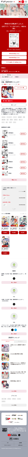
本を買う (5, 232)
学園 (24, 117)
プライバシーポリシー (7, 445)
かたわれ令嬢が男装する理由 (16, 353)
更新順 (20, 191)
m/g (18, 71)
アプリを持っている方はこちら (13, 62)
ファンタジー (9, 117)
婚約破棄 (19, 117)
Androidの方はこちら (14, 57)
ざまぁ (14, 122)
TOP (7, 442)
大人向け (19, 398)
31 (5, 204)
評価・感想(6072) (9, 100)
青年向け (14, 398)
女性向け (15, 119)
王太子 (10, 122)
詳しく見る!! (14, 282)
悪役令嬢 (3, 119)
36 (5, 197)
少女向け (3, 401)
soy (9, 71)
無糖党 (5, 71)
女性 (7, 119)
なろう (3, 122)
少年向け (9, 398)
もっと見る (14, 208)
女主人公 (3, 117)
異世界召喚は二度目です (15, 381)
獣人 (7, 122)
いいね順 (23, 191)
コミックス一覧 (20, 87)
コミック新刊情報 (5, 213)
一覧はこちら (14, 179)
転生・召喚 (4, 398)
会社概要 (20, 442)
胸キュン (20, 119)
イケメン (15, 117)
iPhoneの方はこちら (14, 53)
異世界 (11, 119)
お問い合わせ (20, 445)
